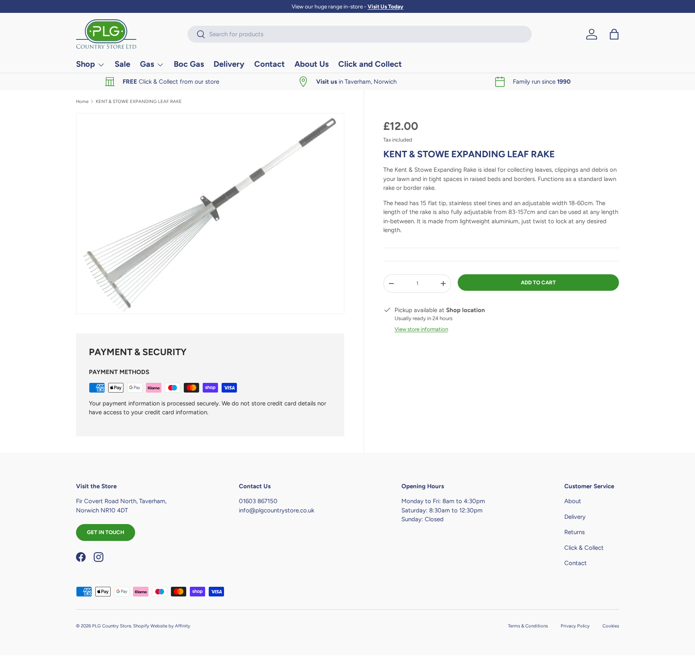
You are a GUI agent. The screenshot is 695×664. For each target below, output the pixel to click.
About (572, 501)
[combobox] (359, 34)
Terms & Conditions (528, 626)
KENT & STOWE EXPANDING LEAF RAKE (139, 101)
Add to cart (538, 282)
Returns (574, 532)
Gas (147, 64)
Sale (122, 64)
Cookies (610, 626)
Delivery (229, 64)
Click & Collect (584, 547)
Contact (269, 64)
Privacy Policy (575, 626)
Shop (85, 64)
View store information (421, 329)
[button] (614, 34)
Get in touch (105, 532)
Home (82, 101)
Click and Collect (370, 64)
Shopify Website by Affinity (161, 626)
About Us (311, 64)
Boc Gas (189, 64)
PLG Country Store (111, 626)
